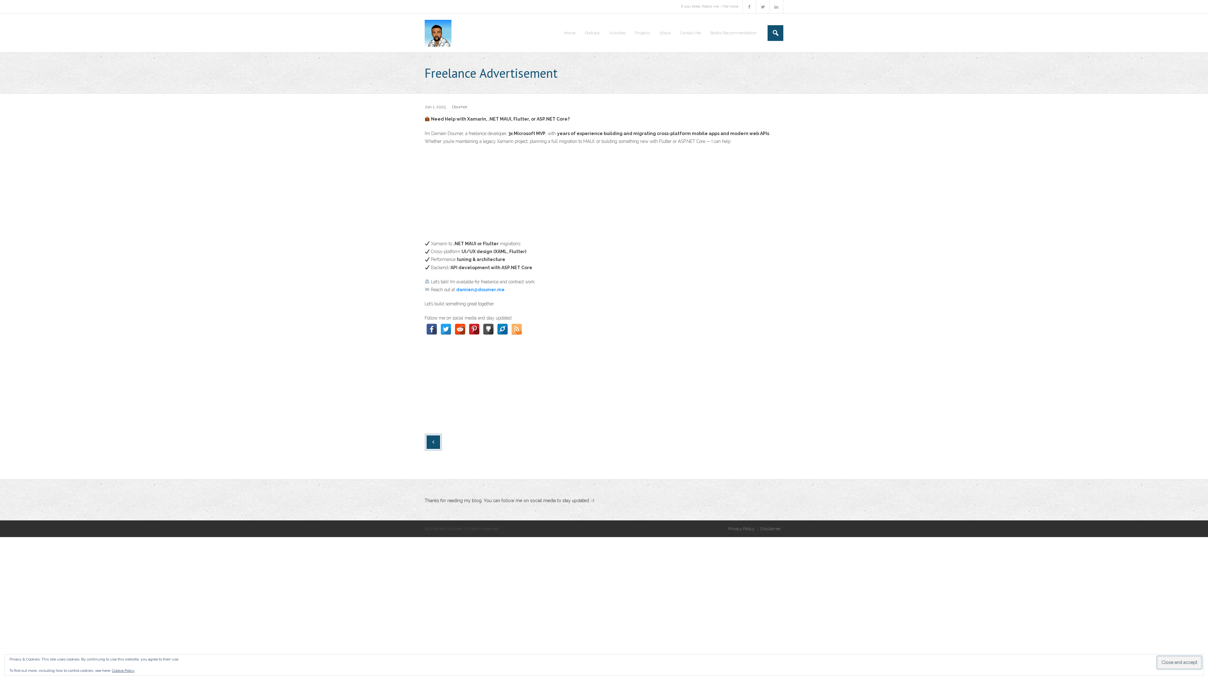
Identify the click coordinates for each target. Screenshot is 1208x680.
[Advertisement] (604, 196)
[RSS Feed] (516, 329)
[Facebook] (431, 329)
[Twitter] (445, 329)
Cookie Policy (123, 670)
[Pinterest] (474, 329)
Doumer (459, 107)
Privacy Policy (741, 528)
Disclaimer (770, 528)
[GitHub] (488, 329)
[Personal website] (502, 329)
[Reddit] (460, 329)
